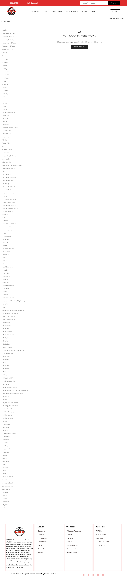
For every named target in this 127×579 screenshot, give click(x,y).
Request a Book (7, 483)
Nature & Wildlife (7, 378)
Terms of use (42, 549)
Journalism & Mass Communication (13, 310)
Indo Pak (6, 75)
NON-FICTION (6, 149)
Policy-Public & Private (9, 409)
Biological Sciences (8, 187)
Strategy (5, 467)
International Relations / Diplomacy (13, 301)
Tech (4, 473)
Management (6, 325)
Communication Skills (9, 205)
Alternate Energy (7, 162)
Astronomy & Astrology (9, 177)
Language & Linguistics (10, 313)
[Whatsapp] (93, 575)
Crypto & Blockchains (9, 224)
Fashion (4, 261)
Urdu (4, 81)
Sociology (5, 452)
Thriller (4, 140)
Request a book (72, 552)
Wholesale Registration (74, 531)
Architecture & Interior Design (12, 165)
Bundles (4, 30)
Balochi (4, 87)
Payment (70, 538)
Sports (4, 458)
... (2, 27)
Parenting (5, 384)
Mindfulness (6, 356)
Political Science (7, 418)
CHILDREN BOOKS (8, 33)
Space (4, 455)
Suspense (5, 137)
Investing (5, 304)
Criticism (5, 220)
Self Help (5, 446)
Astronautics (6, 174)
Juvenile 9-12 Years (8, 40)
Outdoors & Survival (8, 381)
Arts (3, 171)
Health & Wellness (8, 285)
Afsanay (5, 492)
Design (4, 233)
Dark (4, 100)
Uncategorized (7, 486)
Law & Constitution (8, 316)
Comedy (5, 94)
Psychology (6, 424)
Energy (4, 245)
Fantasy (5, 103)
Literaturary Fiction (8, 112)
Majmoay (5, 505)
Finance (5, 264)
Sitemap (40, 552)
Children (5, 62)
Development (6, 236)
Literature (5, 115)
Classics (5, 90)
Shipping (69, 542)
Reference (5, 427)
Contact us (41, 531)
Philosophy (6, 396)
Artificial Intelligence (8, 168)
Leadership (6, 322)
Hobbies (5, 295)
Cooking (5, 214)
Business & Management (10, 193)
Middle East (6, 344)
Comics (4, 52)
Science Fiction (7, 131)
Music (4, 362)
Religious (6, 78)
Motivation (5, 359)
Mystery (5, 118)
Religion (5, 430)
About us (41, 534)
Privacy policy (42, 538)
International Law (8, 298)
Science (5, 443)
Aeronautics (6, 159)
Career (4, 196)
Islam (4, 307)
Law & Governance (8, 319)
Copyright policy (72, 549)
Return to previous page (116, 18)
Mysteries (5, 365)
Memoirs (5, 341)
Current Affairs (7, 227)
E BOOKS (4, 59)
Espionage (5, 254)
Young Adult (6, 143)
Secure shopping (72, 545)
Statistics (5, 464)
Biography (5, 183)
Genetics (5, 270)
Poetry (4, 121)
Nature (4, 375)
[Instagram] (98, 575)
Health (3, 146)
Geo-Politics (6, 273)
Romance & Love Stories (10, 127)
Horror (4, 106)
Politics (4, 421)
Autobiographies (7, 180)
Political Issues (7, 415)
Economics (5, 239)
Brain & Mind (6, 190)
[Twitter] (88, 575)
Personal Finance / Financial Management (15, 390)
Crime (4, 97)
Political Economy (8, 412)
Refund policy (42, 542)
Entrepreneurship (8, 248)
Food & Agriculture (8, 267)
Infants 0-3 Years (8, 37)
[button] (115, 11)
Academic (5, 153)
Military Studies (7, 347)
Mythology (5, 372)
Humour (5, 109)
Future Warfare (8, 353)
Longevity (6, 288)
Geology (5, 279)
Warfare (5, 480)
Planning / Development (10, 406)
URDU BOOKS (6, 490)
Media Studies (7, 332)
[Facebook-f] (84, 575)
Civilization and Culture (9, 199)
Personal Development (9, 387)
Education (5, 242)
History (4, 69)
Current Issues (7, 230)
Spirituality (6, 436)
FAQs (40, 545)
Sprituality (5, 461)
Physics (4, 399)
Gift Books (5, 282)
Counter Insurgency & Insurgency (14, 350)
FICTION (4, 84)
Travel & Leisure (7, 477)
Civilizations (7, 72)
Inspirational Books (9, 433)
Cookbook (5, 56)
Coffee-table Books (8, 202)
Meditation (5, 338)
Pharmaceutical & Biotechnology (12, 393)
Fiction (4, 65)
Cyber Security (8, 211)
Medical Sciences (8, 335)
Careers (69, 534)
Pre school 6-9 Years (9, 43)
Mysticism (5, 369)
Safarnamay (6, 508)
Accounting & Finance (9, 156)
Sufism (4, 470)
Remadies (5, 439)
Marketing (5, 328)
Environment (6, 251)
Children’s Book (7, 49)
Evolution (5, 258)
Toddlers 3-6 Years (8, 46)
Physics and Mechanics (10, 402)
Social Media (6, 449)
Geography (6, 276)
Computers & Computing (10, 208)
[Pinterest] (103, 575)
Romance (5, 124)
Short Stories (6, 134)
